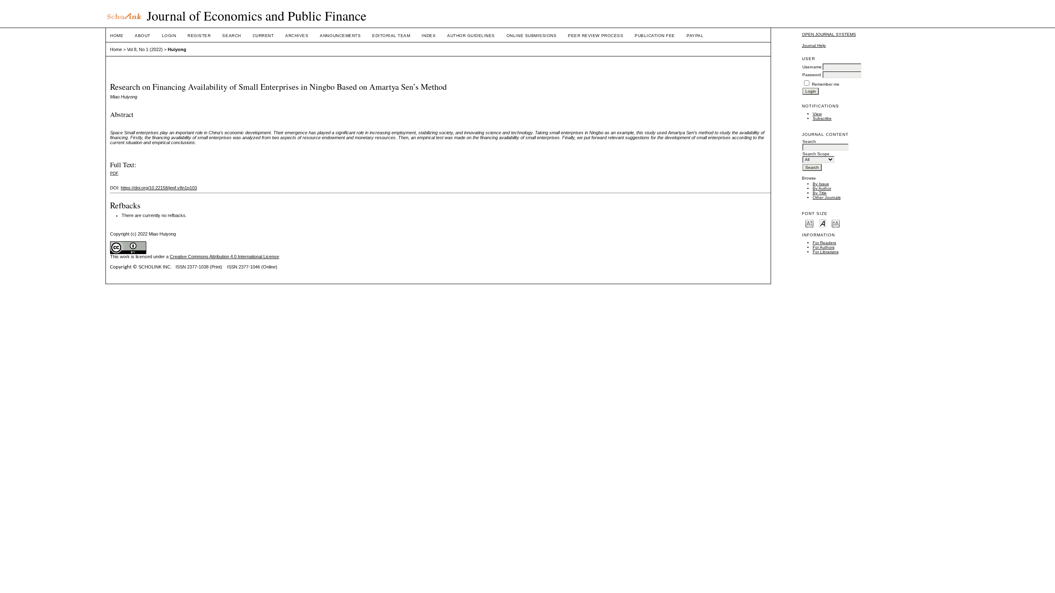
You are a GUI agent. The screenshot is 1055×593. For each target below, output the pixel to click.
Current (263, 35)
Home (116, 35)
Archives (296, 35)
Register (199, 35)
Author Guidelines (471, 35)
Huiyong (177, 49)
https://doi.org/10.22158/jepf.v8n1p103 (159, 187)
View (817, 114)
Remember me (825, 84)
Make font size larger (836, 223)
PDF (114, 173)
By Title (820, 193)
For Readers (824, 242)
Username (812, 67)
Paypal (695, 35)
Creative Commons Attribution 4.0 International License (224, 256)
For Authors (824, 247)
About (142, 35)
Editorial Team (391, 35)
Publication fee (655, 35)
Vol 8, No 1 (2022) (145, 49)
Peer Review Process (595, 35)
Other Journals (827, 197)
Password (811, 74)
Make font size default (822, 223)
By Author (822, 188)
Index (429, 35)
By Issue (821, 184)
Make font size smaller (809, 223)
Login (169, 35)
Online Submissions (531, 35)
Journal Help (814, 45)
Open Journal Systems (829, 34)
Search (231, 35)
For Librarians (826, 252)
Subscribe (822, 118)
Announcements (340, 35)
